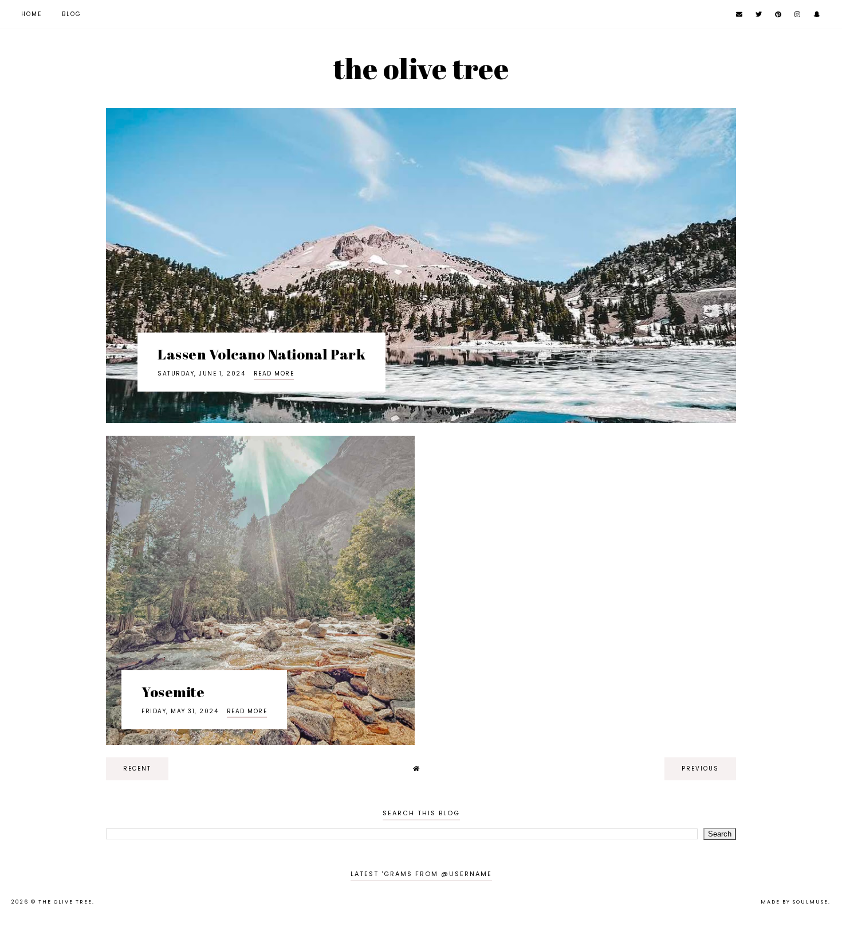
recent (137, 768)
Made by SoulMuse (794, 901)
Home (31, 14)
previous (700, 768)
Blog (71, 14)
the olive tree (421, 68)
